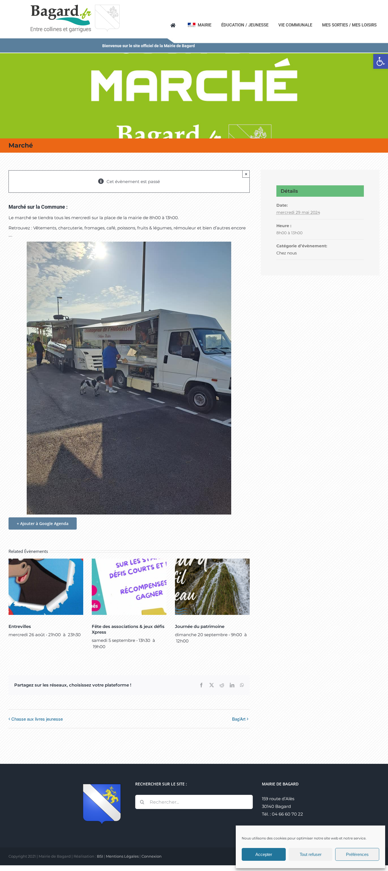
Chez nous (286, 253)
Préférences (357, 854)
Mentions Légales (122, 856)
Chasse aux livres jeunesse (37, 719)
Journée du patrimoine (199, 626)
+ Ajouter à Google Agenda (42, 523)
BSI (100, 856)
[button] (380, 61)
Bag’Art (238, 719)
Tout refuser (311, 854)
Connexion (151, 856)
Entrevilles (20, 626)
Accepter (263, 854)
